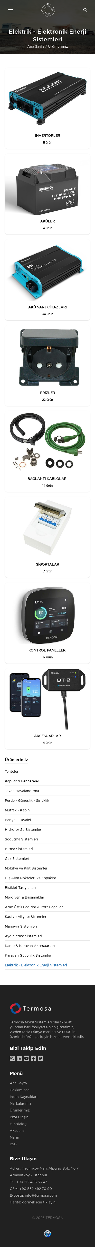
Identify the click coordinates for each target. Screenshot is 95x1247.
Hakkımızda (19, 1090)
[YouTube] (27, 1059)
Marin (14, 1137)
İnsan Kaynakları (24, 1097)
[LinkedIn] (20, 1059)
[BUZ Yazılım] (47, 1233)
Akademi (17, 1131)
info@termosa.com (41, 1195)
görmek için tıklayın (39, 1202)
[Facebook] (34, 1059)
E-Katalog (18, 1124)
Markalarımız (20, 1103)
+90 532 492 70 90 (35, 1189)
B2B (13, 1144)
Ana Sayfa (35, 46)
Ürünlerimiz (58, 46)
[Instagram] (13, 1059)
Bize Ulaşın (19, 1117)
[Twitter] (41, 1059)
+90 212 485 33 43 (32, 1182)
